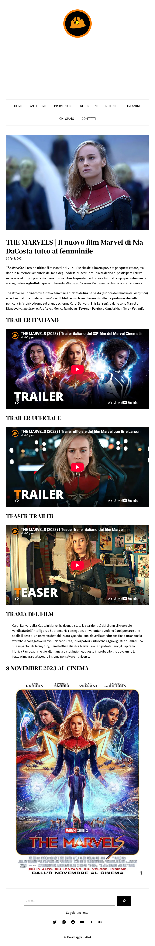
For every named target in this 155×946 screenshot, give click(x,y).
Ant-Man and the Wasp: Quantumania (86, 283)
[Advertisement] (77, 68)
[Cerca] (124, 901)
